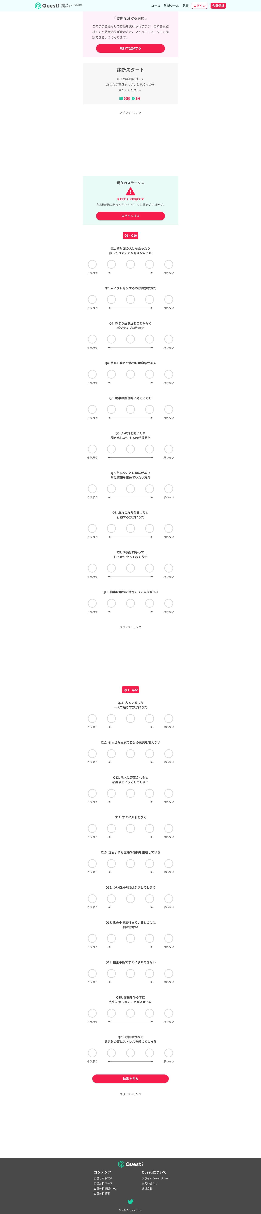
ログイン (199, 6)
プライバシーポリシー (155, 1178)
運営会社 (147, 1189)
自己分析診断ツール (106, 1189)
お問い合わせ (150, 1183)
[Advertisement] (130, 143)
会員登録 (218, 6)
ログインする (130, 216)
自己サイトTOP (103, 1178)
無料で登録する (130, 48)
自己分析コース (103, 1183)
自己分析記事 (102, 1193)
